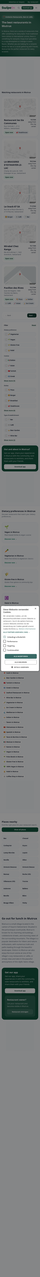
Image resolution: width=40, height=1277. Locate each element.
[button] (20, 632)
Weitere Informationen (27, 629)
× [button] (35, 608)
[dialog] (20, 638)
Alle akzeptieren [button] (21, 656)
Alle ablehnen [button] (21, 662)
